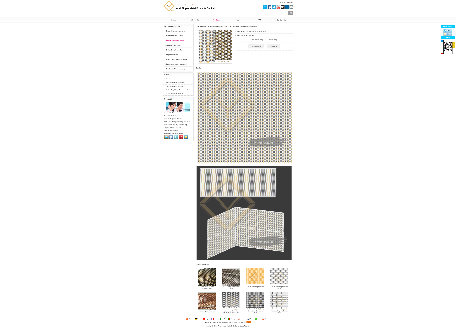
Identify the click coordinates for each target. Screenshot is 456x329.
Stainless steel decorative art (175, 79)
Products (216, 20)
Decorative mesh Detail (174, 36)
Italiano (225, 319)
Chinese (191, 319)
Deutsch (200, 319)
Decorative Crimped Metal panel (279, 287)
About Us (195, 20)
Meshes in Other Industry (175, 69)
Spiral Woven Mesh (173, 45)
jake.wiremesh (173, 131)
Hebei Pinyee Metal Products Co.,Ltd (225, 326)
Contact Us (281, 20)
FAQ (259, 20)
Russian (267, 319)
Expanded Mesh (172, 55)
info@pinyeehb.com (175, 119)
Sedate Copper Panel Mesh (207, 311)
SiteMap (243, 322)
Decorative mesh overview (175, 31)
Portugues (233, 319)
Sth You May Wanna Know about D (177, 90)
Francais (217, 319)
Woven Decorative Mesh (218, 26)
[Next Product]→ (273, 40)
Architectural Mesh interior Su (175, 82)
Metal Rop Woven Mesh (174, 50)
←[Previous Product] (256, 40)
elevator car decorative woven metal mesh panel (231, 311)
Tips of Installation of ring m (174, 93)
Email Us (274, 46)
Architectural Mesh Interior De (175, 86)
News (238, 20)
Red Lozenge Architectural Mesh (231, 287)
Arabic (259, 319)
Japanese (243, 319)
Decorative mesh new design (176, 64)
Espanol (208, 319)
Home (173, 20)
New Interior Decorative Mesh (255, 311)
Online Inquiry (256, 46)
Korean (252, 319)
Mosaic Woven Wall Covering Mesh (207, 287)
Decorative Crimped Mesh (255, 287)
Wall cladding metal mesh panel (279, 311)
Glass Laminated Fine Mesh (176, 59)
